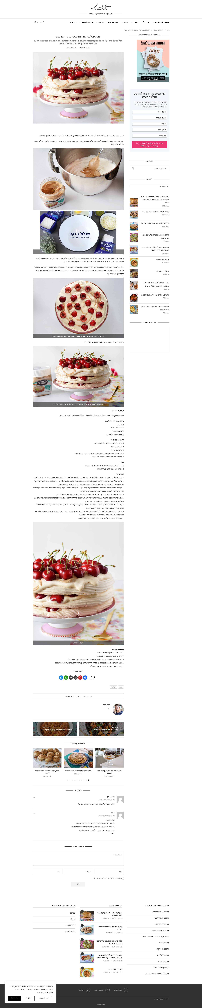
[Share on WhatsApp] (66, 677)
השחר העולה (94, 666)
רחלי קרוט (83, 48)
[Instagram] (40, 22)
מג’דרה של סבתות (163, 271)
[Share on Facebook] (85, 677)
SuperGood (70, 925)
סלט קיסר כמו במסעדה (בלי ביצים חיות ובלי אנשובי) (109, 942)
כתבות (125, 22)
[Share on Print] (75, 677)
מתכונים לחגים (158, 30)
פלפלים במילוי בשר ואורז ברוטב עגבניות (155, 295)
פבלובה (113, 687)
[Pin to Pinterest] (69, 696)
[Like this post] (76, 696)
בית (168, 30)
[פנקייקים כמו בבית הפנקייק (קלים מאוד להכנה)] (87, 916)
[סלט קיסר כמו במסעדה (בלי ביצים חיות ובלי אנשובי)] (87, 944)
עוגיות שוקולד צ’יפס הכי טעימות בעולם (155, 211)
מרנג (120, 687)
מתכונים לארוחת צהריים (161, 912)
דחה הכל (28, 998)
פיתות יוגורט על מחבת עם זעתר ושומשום (78, 771)
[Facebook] (43, 22)
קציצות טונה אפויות (162, 259)
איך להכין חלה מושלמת (161, 967)
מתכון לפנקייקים (163, 930)
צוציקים (72, 913)
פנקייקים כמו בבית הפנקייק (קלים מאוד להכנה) (109, 913)
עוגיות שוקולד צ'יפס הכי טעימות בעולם (156, 936)
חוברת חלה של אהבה (161, 22)
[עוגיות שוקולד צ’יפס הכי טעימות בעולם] (87, 930)
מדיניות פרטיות (42, 992)
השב (34, 797)
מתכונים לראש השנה (162, 924)
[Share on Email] (71, 677)
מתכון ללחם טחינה (163, 973)
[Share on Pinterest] (80, 677)
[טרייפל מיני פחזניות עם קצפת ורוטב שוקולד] (109, 757)
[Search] (35, 22)
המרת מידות (113, 22)
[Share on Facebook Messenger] (61, 677)
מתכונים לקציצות (163, 961)
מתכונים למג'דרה (163, 955)
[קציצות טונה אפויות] (87, 972)
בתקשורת (101, 22)
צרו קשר (73, 22)
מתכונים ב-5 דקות (163, 949)
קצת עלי (146, 22)
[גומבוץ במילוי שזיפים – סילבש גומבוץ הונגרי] (47, 757)
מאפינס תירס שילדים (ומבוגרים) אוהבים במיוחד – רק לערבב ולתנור (109, 956)
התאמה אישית (43, 998)
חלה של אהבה (70, 931)
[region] (30, 992)
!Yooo (73, 919)
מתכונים (136, 22)
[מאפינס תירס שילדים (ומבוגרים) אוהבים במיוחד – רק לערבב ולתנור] (87, 958)
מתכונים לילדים (164, 942)
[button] (78, 232)
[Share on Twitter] (71, 696)
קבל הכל (14, 998)
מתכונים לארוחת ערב (162, 918)
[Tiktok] (38, 22)
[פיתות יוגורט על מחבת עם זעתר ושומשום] (78, 757)
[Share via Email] (66, 696)
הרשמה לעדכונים (86, 22)
